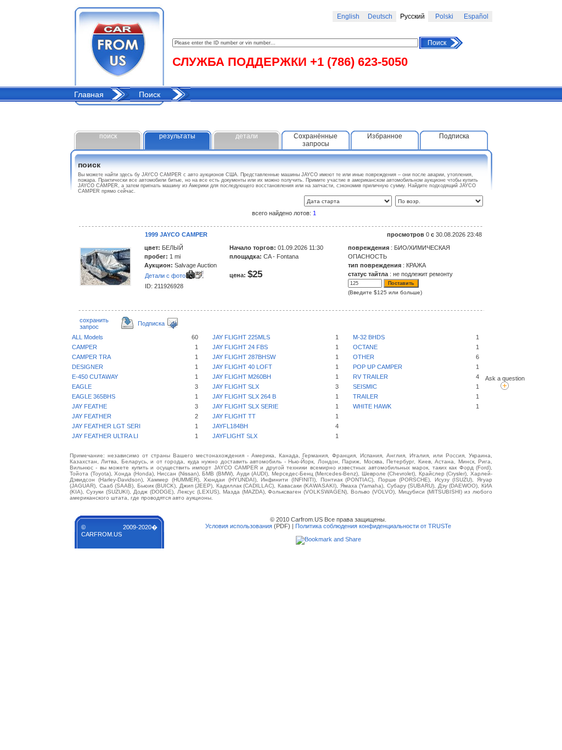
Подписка (454, 136)
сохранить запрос (94, 323)
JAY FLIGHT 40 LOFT (242, 366)
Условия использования (238, 526)
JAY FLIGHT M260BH (241, 376)
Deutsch (380, 16)
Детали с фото (165, 275)
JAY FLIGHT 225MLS (241, 337)
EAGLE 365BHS (93, 396)
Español (476, 16)
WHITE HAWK (372, 406)
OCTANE (365, 347)
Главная (89, 94)
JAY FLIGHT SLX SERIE (245, 406)
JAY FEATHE (89, 406)
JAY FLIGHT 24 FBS (240, 347)
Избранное (384, 136)
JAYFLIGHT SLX (234, 436)
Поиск (437, 43)
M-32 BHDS (369, 337)
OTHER (363, 357)
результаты (177, 136)
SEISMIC (365, 386)
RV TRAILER (370, 376)
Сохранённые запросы (316, 140)
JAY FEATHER (91, 416)
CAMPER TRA (91, 357)
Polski (444, 16)
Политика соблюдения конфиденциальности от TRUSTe (373, 526)
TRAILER (365, 396)
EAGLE (82, 386)
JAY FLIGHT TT (234, 416)
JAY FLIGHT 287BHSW (244, 357)
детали (246, 136)
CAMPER (84, 347)
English (348, 16)
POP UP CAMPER (377, 366)
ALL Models (87, 337)
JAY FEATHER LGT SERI (106, 426)
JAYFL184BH (230, 426)
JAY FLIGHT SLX (235, 386)
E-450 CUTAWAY (95, 376)
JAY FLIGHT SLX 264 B (244, 396)
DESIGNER (87, 366)
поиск (108, 136)
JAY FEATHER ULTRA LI (105, 436)
